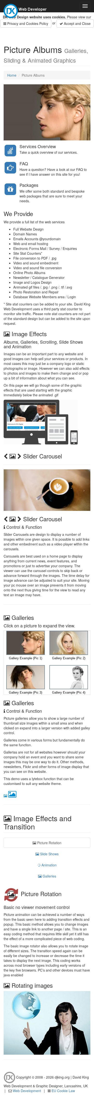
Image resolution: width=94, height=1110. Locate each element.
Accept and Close (77, 23)
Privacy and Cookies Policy (27, 23)
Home (11, 75)
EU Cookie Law (63, 1090)
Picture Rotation (48, 842)
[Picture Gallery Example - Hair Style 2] (68, 642)
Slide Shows (49, 853)
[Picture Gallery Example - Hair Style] (25, 642)
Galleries (49, 876)
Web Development (27, 1090)
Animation (48, 865)
